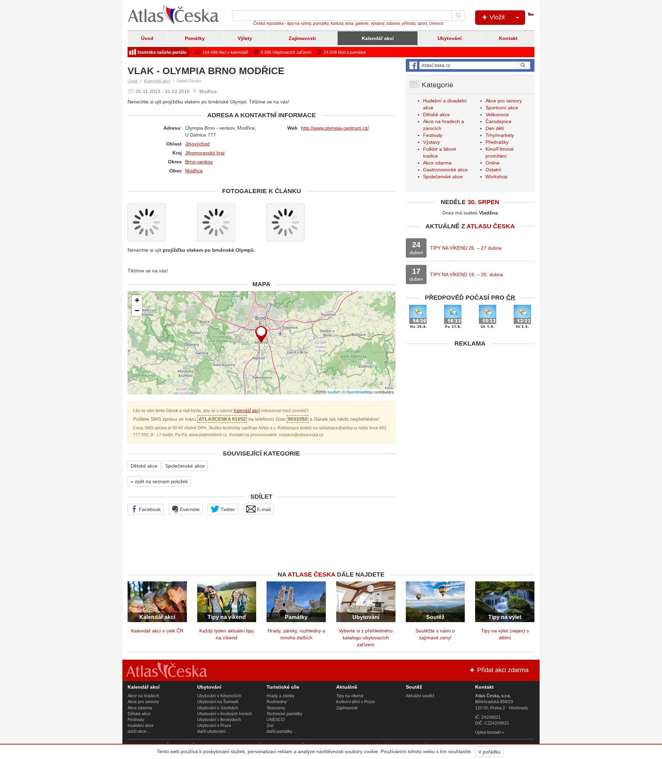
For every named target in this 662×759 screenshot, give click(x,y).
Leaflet (333, 392)
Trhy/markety (499, 135)
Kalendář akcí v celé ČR (157, 630)
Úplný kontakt (488, 732)
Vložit (496, 17)
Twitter (227, 509)
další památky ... (282, 731)
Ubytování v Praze (214, 725)
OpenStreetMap (359, 392)
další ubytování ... (213, 731)
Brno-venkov (199, 161)
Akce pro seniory (503, 100)
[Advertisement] (470, 399)
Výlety (245, 38)
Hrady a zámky (280, 695)
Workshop (496, 176)
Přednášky (497, 142)
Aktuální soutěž (420, 695)
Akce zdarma (437, 163)
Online (492, 163)
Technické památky (284, 713)
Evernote (189, 509)
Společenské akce (185, 466)
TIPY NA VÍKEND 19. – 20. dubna (466, 274)
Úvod (147, 38)
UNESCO (275, 719)
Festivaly (432, 135)
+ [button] (137, 300)
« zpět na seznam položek (159, 481)
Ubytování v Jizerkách (217, 708)
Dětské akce (144, 466)
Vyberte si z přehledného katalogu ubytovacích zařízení (366, 637)
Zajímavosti (302, 38)
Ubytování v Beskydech (219, 719)
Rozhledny (277, 701)
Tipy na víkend (349, 695)
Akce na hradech (143, 695)
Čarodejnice (498, 121)
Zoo (270, 725)
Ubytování (450, 38)
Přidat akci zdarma (502, 670)
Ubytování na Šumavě (218, 701)
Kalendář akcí (378, 38)
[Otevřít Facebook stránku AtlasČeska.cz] (470, 65)
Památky (195, 38)
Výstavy (431, 142)
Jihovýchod (197, 144)
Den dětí (494, 128)
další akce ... (139, 731)
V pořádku (489, 752)
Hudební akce (141, 725)
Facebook (149, 509)
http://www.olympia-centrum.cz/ (335, 128)
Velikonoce (497, 114)
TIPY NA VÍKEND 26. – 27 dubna (466, 248)
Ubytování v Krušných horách (224, 713)
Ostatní (493, 169)
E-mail (263, 509)
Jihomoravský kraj (204, 153)
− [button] (137, 310)
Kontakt (508, 38)
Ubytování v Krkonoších (219, 695)
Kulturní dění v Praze (355, 701)
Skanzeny (276, 708)
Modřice (194, 170)
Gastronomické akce (445, 169)
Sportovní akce (501, 107)
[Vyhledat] (458, 15)
